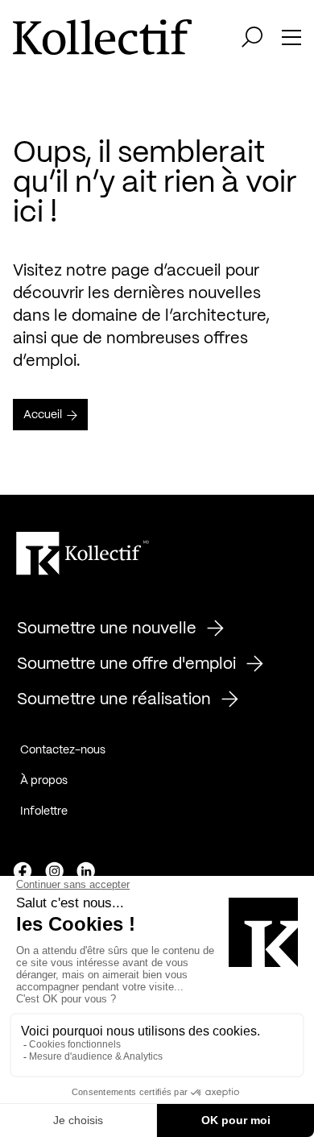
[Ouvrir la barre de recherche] (252, 37)
